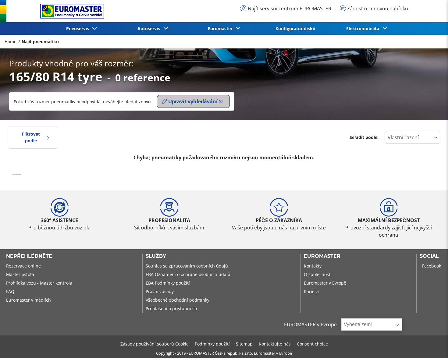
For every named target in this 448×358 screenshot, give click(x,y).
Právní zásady (160, 291)
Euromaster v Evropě (325, 283)
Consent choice (312, 344)
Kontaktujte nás (275, 344)
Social (429, 256)
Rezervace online (23, 266)
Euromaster (322, 256)
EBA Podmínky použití (168, 283)
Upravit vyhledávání (193, 101)
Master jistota (20, 274)
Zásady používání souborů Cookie (154, 344)
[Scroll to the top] (432, 345)
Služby (156, 256)
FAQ (10, 291)
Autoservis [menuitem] (149, 28)
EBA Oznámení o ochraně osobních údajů (188, 274)
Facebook (431, 266)
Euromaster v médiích (28, 300)
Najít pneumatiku (40, 41)
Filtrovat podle (31, 137)
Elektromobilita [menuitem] (364, 28)
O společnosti (318, 274)
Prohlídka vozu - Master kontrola (39, 283)
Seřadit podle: (364, 137)
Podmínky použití (212, 344)
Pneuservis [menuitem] (78, 28)
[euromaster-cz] (70, 11)
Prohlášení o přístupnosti (171, 308)
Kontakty (313, 266)
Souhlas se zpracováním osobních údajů (187, 266)
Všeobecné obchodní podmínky (177, 300)
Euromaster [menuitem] (221, 28)
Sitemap (244, 344)
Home (10, 41)
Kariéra (311, 291)
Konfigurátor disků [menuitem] (295, 28)
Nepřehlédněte (29, 256)
